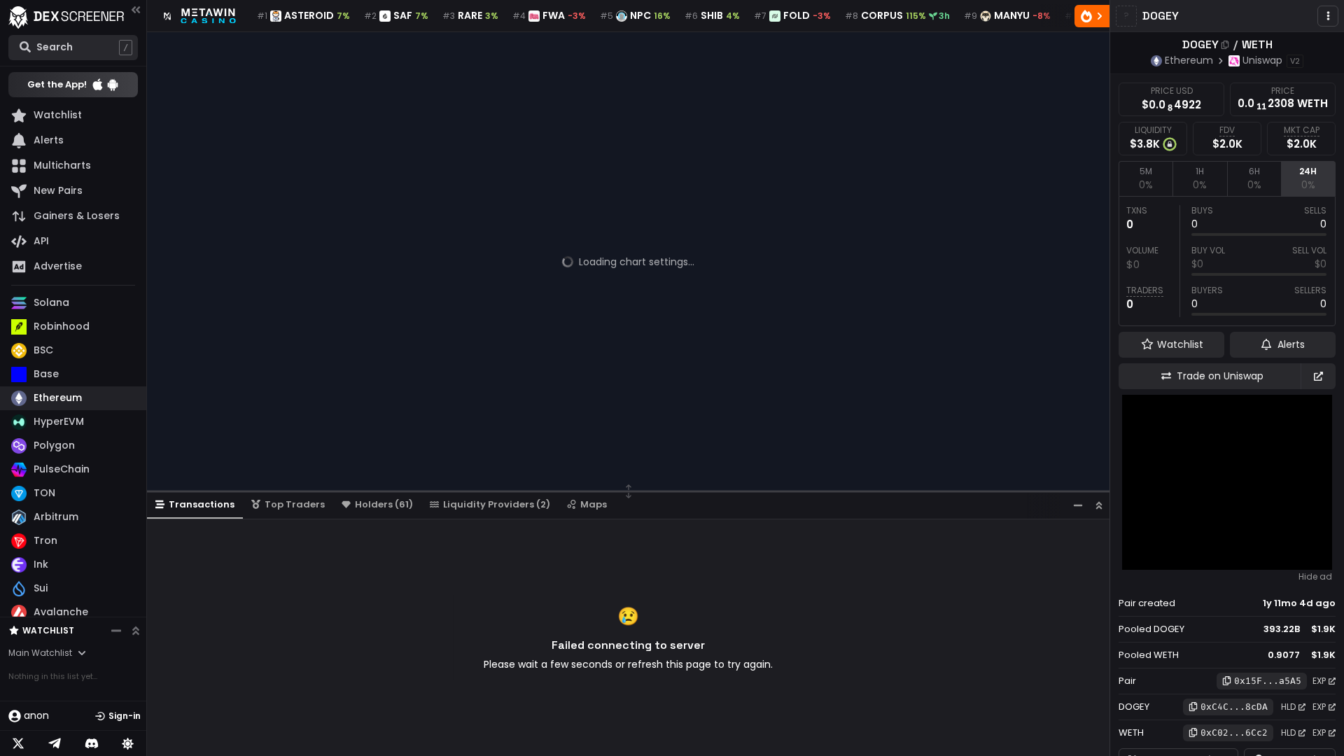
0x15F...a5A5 (1267, 681)
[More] (1327, 16)
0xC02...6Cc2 (1234, 732)
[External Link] (1318, 376)
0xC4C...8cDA (1234, 706)
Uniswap (1262, 60)
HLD (1288, 707)
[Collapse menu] (135, 9)
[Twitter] (18, 743)
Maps (593, 504)
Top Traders (295, 504)
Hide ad (1315, 576)
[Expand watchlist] (135, 630)
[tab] (1145, 178)
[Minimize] (1078, 505)
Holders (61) (384, 504)
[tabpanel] (1227, 261)
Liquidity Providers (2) (496, 504)
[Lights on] (128, 743)
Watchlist (48, 630)
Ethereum (1189, 60)
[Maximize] (1099, 505)
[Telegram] (54, 743)
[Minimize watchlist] (116, 630)
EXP (1319, 681)
